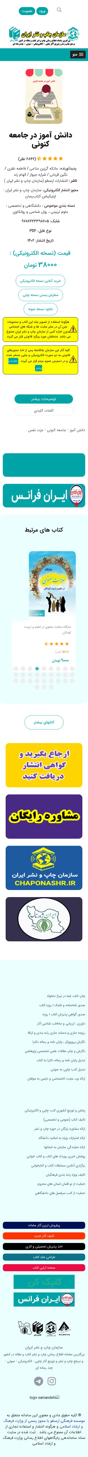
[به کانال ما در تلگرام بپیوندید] (38, 1381)
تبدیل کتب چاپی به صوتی (68, 1069)
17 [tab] (23, 674)
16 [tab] (30, 674)
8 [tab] (23, 668)
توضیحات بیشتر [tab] (43, 399)
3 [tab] (58, 668)
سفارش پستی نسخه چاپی (40, 295)
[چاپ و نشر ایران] (44, 36)
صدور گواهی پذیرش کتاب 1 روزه (64, 1014)
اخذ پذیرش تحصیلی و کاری (44, 1246)
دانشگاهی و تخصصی (24, 206)
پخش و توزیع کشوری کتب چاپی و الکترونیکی (55, 1110)
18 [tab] (16, 674)
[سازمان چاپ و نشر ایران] (44, 816)
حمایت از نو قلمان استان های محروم (61, 1183)
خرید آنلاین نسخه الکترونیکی (40, 280)
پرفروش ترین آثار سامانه (44, 1225)
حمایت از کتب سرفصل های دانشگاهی (60, 1193)
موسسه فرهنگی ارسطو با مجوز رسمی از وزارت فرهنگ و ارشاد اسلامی (44, 1423)
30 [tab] (37, 687)
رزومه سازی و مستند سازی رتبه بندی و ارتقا (56, 1032)
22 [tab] (51, 681)
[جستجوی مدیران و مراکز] (59, 10)
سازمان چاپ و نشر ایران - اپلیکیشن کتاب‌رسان (29, 193)
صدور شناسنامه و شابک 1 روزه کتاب (62, 1005)
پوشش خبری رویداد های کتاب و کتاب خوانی (56, 1156)
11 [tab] (65, 674)
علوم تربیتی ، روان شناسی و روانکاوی (40, 212)
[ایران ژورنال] (44, 465)
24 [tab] (37, 681)
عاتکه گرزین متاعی (44, 168)
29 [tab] (44, 687)
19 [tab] (72, 681)
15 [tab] (37, 674)
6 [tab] (37, 668)
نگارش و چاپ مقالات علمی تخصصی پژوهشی (55, 1051)
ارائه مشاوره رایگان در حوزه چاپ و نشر (59, 1128)
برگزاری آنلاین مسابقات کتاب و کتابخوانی (58, 1165)
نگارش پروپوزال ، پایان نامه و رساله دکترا (59, 1041)
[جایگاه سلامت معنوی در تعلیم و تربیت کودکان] (44, 586)
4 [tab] (51, 668)
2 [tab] (65, 668)
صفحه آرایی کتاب (44, 1267)
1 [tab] (72, 668)
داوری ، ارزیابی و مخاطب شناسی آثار (61, 1023)
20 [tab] (65, 681)
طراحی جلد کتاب (44, 1257)
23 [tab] (44, 681)
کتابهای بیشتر (44, 722)
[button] (78, 54)
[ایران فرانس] (44, 495)
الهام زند (20, 175)
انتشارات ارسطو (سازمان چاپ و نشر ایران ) (36, 181)
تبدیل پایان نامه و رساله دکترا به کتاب (61, 1060)
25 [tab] (30, 681)
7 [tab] (30, 668)
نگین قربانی (58, 175)
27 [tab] (16, 681)
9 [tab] (16, 668)
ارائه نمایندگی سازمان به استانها (64, 1147)
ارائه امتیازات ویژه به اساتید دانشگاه (62, 1138)
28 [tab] (51, 687)
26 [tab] (23, 681)
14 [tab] (44, 674)
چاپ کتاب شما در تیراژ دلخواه (66, 996)
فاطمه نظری (16, 168)
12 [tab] (58, 674)
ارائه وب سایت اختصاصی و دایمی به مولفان (56, 1078)
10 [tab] (72, 674)
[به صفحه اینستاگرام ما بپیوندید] (51, 1381)
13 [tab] (51, 674)
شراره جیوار (38, 175)
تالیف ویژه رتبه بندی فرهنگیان (65, 1174)
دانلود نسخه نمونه (40, 309)
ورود (42, 11)
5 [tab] (44, 668)
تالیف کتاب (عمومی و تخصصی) (64, 1119)
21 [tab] (58, 681)
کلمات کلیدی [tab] (44, 410)
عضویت (27, 11)
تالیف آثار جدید (44, 1235)
